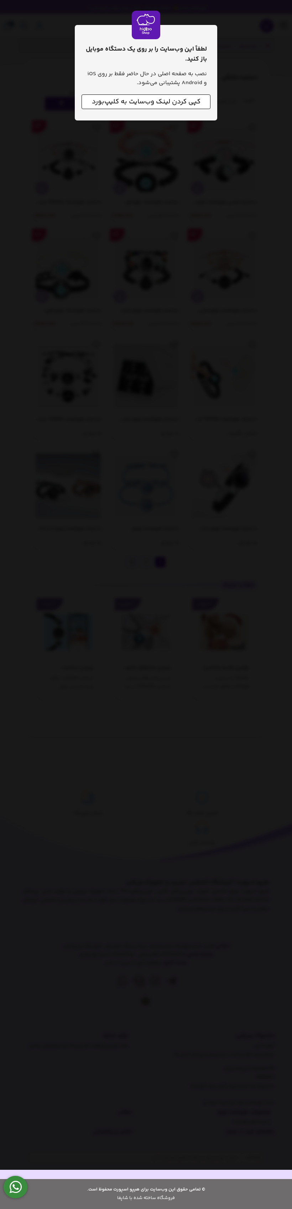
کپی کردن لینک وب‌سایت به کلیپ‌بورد (146, 102)
